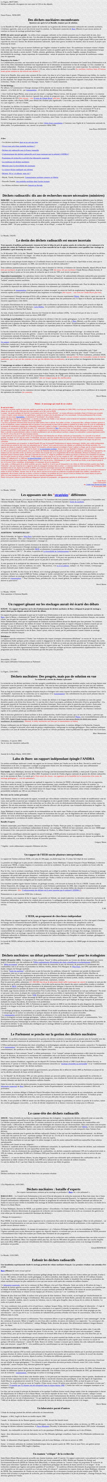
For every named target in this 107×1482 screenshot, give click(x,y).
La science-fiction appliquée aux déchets (17, 170)
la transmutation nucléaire (48, 449)
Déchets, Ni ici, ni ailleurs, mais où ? (16, 173)
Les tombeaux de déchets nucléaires (15, 162)
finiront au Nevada (35, 185)
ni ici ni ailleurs (63, 566)
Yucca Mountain (43, 1426)
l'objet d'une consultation (53, 123)
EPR (34, 995)
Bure (73, 29)
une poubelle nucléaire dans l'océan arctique (33, 181)
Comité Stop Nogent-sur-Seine (96, 484)
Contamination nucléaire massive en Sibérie (41, 177)
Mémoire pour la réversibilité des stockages (18, 166)
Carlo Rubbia (39, 307)
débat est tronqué (10, 964)
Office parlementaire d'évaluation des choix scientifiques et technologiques (62, 962)
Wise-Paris (28, 536)
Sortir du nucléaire (77, 502)
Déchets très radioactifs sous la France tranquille (20, 150)
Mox (57, 428)
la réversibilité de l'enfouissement (56, 551)
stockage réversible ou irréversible (74, 1064)
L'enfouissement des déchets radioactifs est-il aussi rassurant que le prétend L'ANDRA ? (35, 154)
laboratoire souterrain (9, 1086)
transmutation (31, 90)
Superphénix (20, 417)
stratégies (61, 495)
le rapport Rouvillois (34, 458)
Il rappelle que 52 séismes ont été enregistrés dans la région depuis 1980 (37, 1385)
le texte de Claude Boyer (43, 98)
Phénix (76, 296)
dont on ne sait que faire (29, 142)
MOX (37, 549)
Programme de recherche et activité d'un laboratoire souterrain (25, 158)
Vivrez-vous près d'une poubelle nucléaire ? (18, 146)
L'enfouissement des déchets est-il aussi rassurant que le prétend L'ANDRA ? (51, 890)
